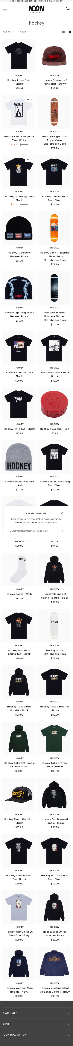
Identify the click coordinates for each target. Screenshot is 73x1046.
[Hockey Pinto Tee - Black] (19, 404)
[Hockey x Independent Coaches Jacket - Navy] (54, 963)
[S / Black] (19, 404)
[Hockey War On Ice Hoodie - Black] (54, 907)
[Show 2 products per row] (70, 32)
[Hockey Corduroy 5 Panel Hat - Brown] (54, 55)
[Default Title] (54, 55)
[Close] (63, 511)
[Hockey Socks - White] (19, 569)
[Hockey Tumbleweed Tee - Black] (19, 851)
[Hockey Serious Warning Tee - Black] (54, 457)
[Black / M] (19, 55)
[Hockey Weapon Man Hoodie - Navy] (19, 963)
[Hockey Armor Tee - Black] (19, 55)
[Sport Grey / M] (19, 907)
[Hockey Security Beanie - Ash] (19, 457)
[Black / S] (54, 348)
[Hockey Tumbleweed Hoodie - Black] (54, 794)
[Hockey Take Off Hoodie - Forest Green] (19, 738)
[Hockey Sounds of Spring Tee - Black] (19, 625)
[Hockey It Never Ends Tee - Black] (54, 172)
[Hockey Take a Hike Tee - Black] (54, 682)
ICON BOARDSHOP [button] (14, 1034)
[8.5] (54, 112)
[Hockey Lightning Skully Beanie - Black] (19, 288)
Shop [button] (6, 1023)
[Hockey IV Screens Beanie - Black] (19, 228)
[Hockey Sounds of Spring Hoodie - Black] (54, 569)
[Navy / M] (19, 963)
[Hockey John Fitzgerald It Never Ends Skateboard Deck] (54, 228)
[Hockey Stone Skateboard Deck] (54, 625)
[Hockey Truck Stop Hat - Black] (19, 794)
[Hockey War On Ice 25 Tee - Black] (54, 851)
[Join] (58, 531)
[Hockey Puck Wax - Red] (54, 404)
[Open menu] (8, 9)
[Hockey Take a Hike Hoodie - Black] (19, 682)
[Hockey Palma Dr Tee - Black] (54, 348)
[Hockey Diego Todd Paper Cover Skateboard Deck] (54, 112)
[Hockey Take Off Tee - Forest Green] (54, 738)
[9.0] (54, 625)
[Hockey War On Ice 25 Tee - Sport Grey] (19, 907)
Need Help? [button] (10, 1012)
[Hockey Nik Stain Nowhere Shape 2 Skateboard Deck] (54, 288)
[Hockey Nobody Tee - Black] (19, 348)
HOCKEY (19, 75)
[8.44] (54, 288)
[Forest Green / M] (19, 738)
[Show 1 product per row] (63, 32)
